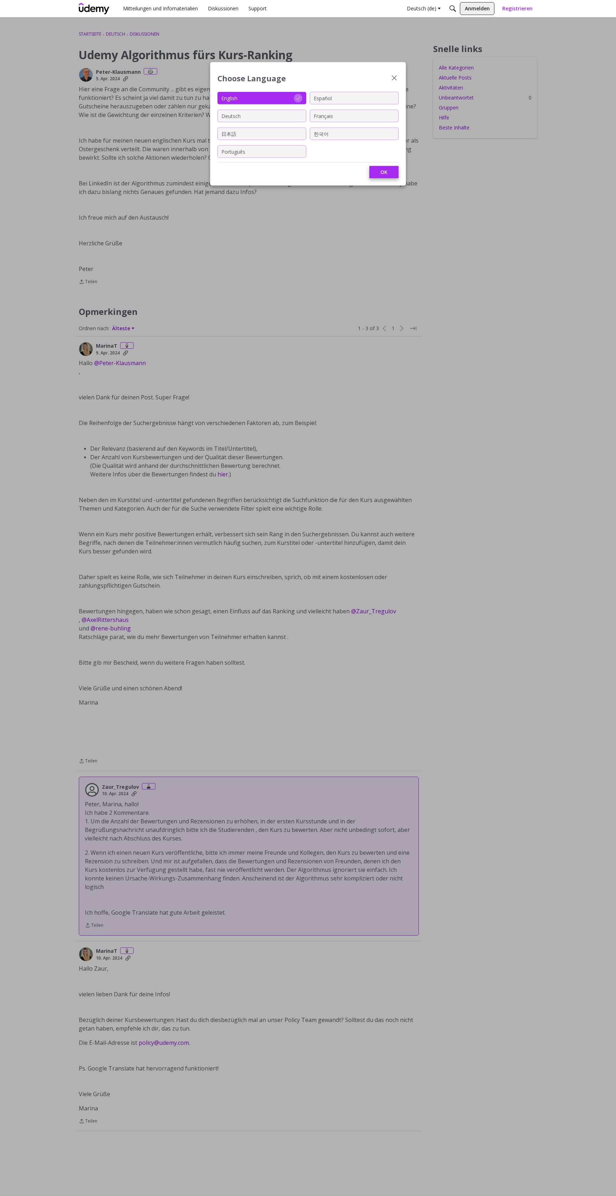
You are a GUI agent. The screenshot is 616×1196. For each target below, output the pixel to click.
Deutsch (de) (421, 8)
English (229, 97)
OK (383, 172)
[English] (94, 8)
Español (323, 97)
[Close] (394, 78)
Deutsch (231, 115)
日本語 (228, 133)
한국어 (321, 133)
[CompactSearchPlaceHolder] (452, 8)
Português (233, 151)
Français (323, 115)
